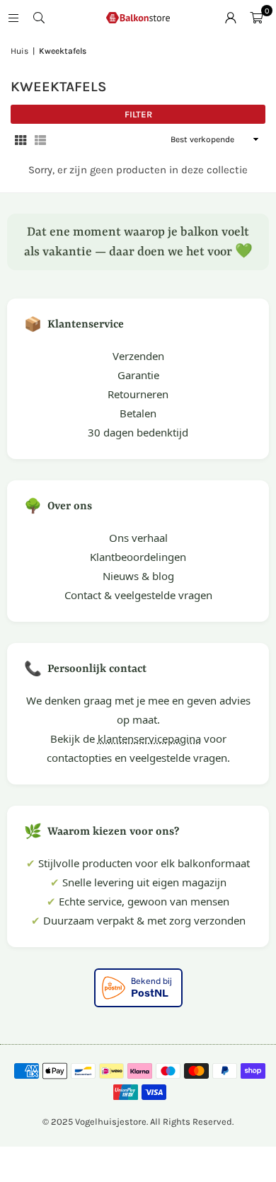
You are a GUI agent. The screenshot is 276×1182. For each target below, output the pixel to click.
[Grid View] (20, 140)
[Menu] (13, 17)
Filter (138, 114)
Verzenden (138, 356)
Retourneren (138, 394)
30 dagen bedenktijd (138, 432)
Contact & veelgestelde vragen (138, 595)
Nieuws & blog (138, 576)
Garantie (138, 375)
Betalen (138, 413)
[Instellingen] (230, 17)
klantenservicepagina (149, 738)
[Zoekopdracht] (39, 17)
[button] (256, 17)
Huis (19, 51)
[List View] (40, 140)
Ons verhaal (138, 538)
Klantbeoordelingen (138, 557)
